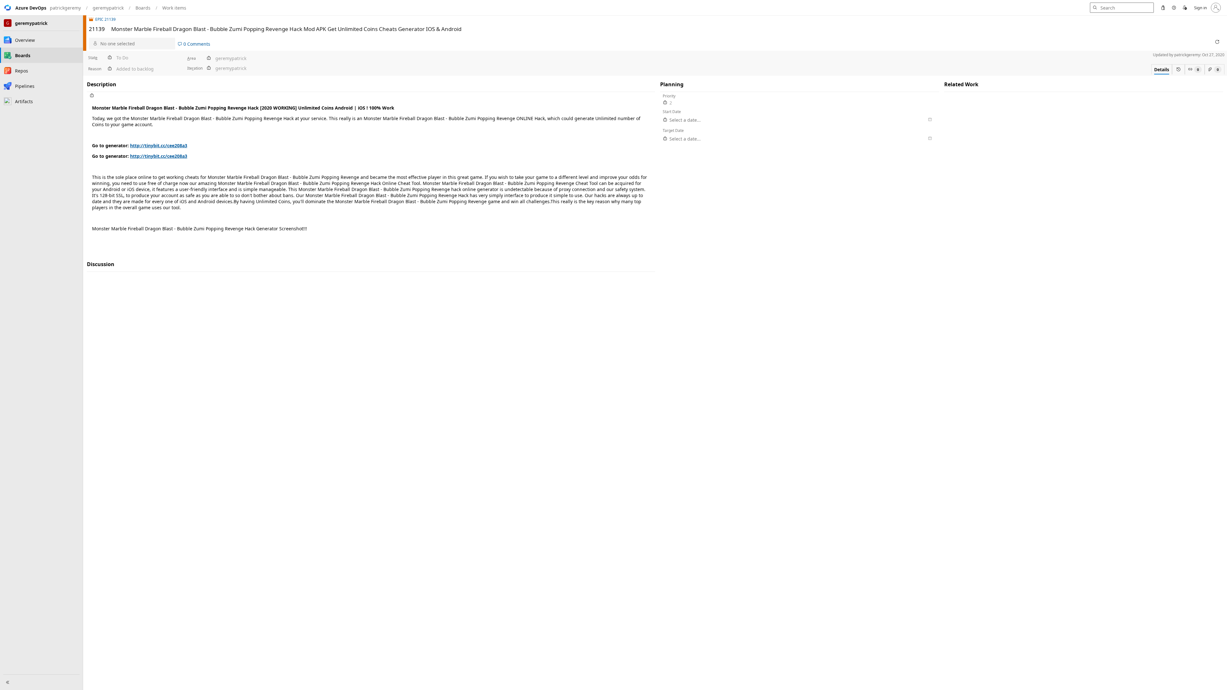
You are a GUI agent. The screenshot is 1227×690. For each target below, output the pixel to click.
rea (191, 58)
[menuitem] (1163, 7)
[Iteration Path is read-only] (208, 68)
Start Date (672, 111)
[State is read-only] (109, 57)
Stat (92, 57)
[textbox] (371, 172)
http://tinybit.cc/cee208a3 (158, 145)
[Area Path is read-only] (208, 58)
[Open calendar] (930, 120)
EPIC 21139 (105, 19)
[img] (92, 19)
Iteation (195, 68)
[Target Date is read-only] (665, 138)
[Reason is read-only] (109, 68)
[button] (23, 7)
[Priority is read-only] (665, 103)
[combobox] (136, 43)
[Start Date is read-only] (665, 120)
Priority (669, 96)
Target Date (673, 130)
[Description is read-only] (370, 95)
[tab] (1161, 69)
